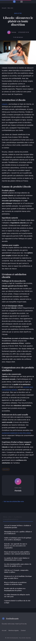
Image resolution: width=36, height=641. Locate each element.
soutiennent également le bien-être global (16, 433)
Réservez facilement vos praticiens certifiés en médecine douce (15, 583)
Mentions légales (13, 630)
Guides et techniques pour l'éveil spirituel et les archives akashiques (17, 539)
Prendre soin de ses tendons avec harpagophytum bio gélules (14, 589)
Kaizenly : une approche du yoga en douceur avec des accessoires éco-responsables (15, 546)
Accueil (4, 8)
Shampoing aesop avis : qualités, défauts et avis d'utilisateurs (18, 532)
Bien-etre (10, 8)
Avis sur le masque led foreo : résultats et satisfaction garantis (17, 526)
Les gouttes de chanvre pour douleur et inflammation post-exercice (16, 559)
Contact (23, 630)
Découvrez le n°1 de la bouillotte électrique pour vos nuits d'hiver (18, 577)
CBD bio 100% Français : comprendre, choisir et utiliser (16, 571)
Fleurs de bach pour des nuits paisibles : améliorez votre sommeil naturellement (17, 553)
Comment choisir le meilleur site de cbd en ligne (17, 601)
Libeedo (4, 104)
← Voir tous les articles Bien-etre (13, 501)
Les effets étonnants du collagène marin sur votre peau (17, 595)
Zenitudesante (12, 618)
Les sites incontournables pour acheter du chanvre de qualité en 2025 (17, 565)
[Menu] (21, 1)
